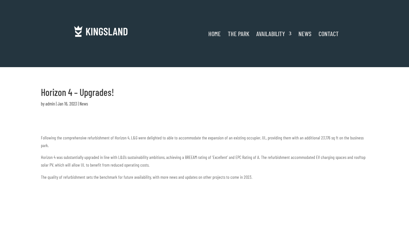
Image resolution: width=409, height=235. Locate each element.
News (84, 103)
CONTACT (329, 33)
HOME (214, 33)
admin (50, 103)
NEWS (305, 33)
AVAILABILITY (270, 33)
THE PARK (238, 33)
